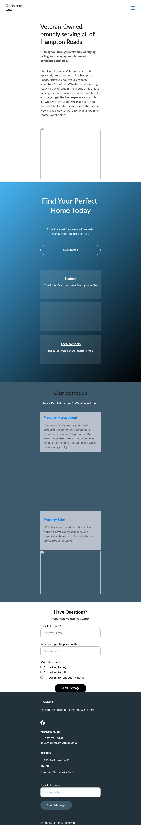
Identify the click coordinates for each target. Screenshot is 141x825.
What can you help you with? (59, 644)
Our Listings (70, 312)
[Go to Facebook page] (42, 722)
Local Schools (71, 344)
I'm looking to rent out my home (63, 677)
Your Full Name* (50, 626)
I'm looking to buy (54, 667)
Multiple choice (50, 662)
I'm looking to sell (54, 672)
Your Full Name (50, 785)
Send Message (70, 688)
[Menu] (133, 8)
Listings (70, 279)
